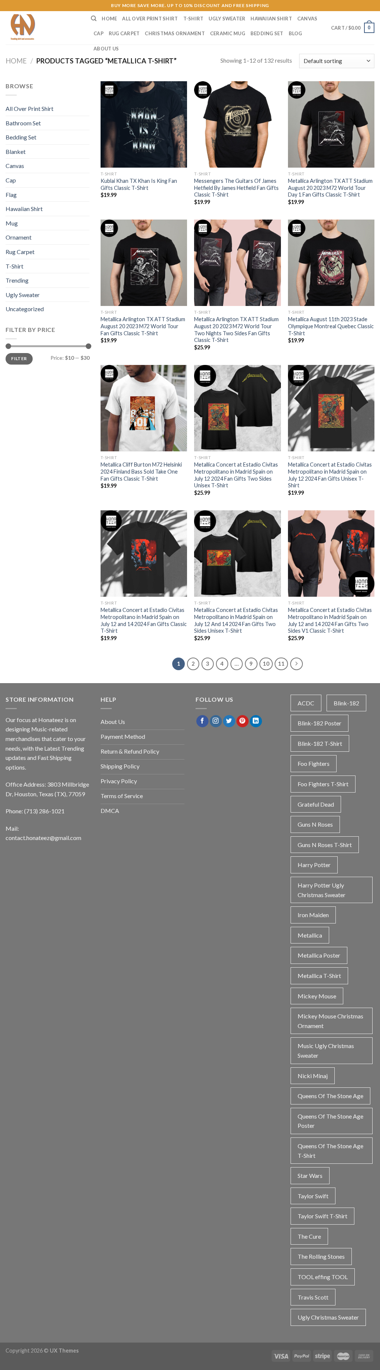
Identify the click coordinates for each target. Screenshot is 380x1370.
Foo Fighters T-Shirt (323, 783)
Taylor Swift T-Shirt (322, 1215)
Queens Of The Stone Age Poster (330, 1121)
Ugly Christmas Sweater (328, 1317)
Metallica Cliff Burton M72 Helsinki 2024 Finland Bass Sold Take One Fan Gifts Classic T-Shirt (141, 471)
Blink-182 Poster (319, 723)
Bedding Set (267, 33)
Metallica (310, 935)
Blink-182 (346, 703)
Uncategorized (25, 308)
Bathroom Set (23, 122)
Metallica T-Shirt (319, 975)
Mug (12, 223)
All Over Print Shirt (150, 19)
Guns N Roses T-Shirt (325, 844)
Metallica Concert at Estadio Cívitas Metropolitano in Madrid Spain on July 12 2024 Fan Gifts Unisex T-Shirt (330, 474)
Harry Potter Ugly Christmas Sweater (321, 890)
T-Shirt (193, 19)
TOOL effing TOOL (323, 1276)
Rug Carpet (124, 33)
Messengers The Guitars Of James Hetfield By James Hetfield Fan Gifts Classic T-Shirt (236, 188)
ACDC (306, 703)
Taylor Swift (313, 1195)
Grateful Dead (316, 804)
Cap (99, 33)
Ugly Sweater (227, 19)
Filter (19, 358)
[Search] (93, 18)
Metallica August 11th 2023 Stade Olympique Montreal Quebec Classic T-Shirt (331, 326)
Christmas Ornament (175, 33)
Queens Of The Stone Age (330, 1095)
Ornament (19, 237)
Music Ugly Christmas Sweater (326, 1050)
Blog (295, 33)
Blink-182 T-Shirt (320, 743)
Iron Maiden (313, 914)
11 (281, 663)
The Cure (309, 1236)
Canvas (307, 19)
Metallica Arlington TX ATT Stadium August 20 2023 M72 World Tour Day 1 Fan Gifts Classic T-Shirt (330, 188)
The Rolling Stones (321, 1256)
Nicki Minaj (313, 1075)
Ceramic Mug (227, 33)
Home (109, 19)
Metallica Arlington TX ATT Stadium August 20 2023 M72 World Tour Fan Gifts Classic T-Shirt (143, 326)
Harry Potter (314, 864)
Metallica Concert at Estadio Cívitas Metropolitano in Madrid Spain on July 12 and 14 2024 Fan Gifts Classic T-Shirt (144, 620)
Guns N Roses (315, 824)
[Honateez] (43, 28)
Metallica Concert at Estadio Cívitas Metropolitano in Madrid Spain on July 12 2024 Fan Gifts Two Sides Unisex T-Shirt (236, 474)
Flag (11, 194)
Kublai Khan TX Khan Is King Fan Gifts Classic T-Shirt (139, 184)
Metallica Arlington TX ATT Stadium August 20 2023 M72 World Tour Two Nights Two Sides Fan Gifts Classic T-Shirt (236, 329)
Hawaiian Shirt (271, 19)
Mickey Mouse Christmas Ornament (330, 1020)
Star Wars (310, 1175)
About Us (106, 49)
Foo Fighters (314, 763)
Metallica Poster (319, 955)
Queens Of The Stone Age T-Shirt (330, 1150)
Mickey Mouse (317, 995)
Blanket (16, 151)
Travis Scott (313, 1297)
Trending (17, 280)
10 (266, 663)
